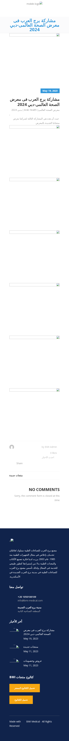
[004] (34, 308)
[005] (34, 361)
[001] (34, 150)
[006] (34, 413)
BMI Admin (51, 446)
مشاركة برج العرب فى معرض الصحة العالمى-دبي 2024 (38, 632)
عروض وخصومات (32, 660)
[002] (34, 203)
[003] (34, 255)
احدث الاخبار (48, 457)
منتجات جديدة (30, 646)
